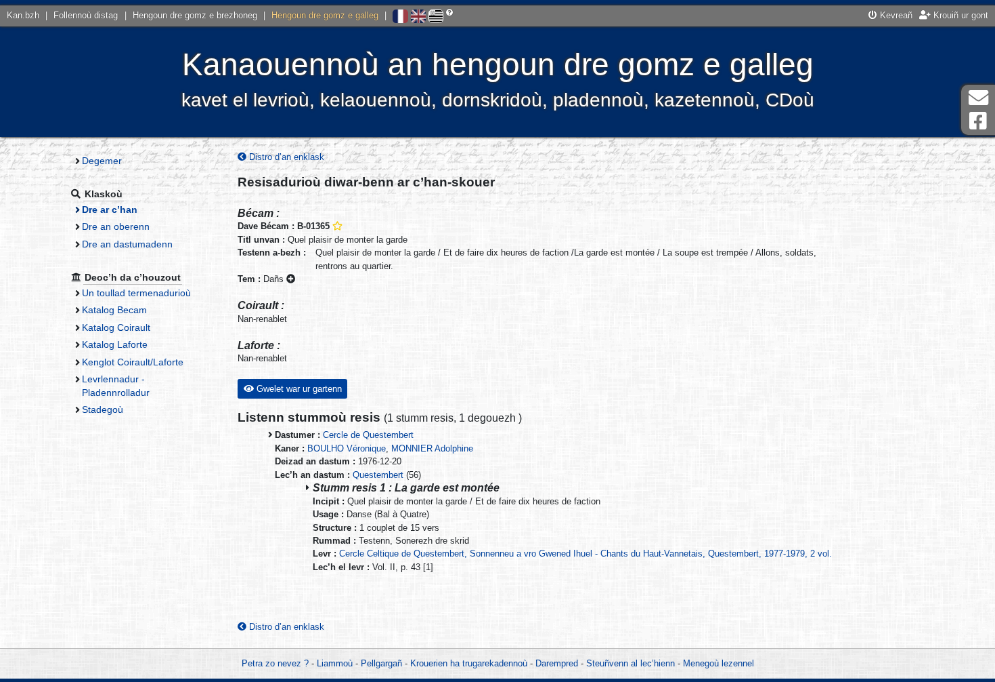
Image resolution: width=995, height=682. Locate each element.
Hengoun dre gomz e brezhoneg (195, 15)
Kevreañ (894, 15)
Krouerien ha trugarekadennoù (468, 663)
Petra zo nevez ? (275, 663)
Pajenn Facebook (978, 121)
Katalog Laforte (115, 344)
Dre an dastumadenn (127, 244)
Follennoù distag (85, 15)
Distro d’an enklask (285, 157)
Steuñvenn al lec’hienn (630, 663)
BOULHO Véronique (346, 448)
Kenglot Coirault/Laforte (132, 362)
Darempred (556, 663)
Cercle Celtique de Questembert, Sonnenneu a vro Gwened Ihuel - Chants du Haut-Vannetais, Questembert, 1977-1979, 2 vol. (585, 553)
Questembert (378, 475)
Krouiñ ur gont (959, 15)
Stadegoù (102, 409)
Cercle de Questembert (368, 435)
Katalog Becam (114, 309)
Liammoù (335, 663)
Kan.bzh (23, 15)
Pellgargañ (381, 663)
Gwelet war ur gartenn (298, 389)
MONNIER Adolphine (432, 448)
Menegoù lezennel (718, 663)
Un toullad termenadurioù (136, 292)
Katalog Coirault (116, 327)
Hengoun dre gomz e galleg (324, 15)
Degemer (102, 160)
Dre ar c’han (109, 209)
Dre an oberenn (116, 226)
